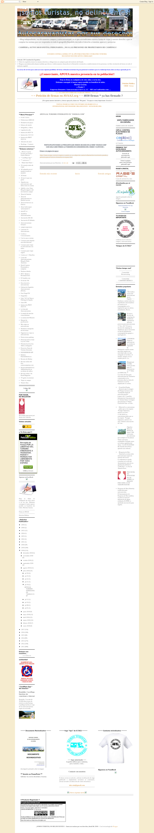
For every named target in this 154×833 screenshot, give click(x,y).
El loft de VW (25, 280)
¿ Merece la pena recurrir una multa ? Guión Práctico (27, 153)
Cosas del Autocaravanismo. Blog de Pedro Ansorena (26, 260)
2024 (23, 533)
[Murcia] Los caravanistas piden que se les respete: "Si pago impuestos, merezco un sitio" (126, 409)
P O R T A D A (25, 117)
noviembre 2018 (28, 556)
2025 (23, 530)
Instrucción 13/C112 (27, 135)
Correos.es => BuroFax (28, 255)
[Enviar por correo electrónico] (77, 163)
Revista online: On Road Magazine (26, 374)
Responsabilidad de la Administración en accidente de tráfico (27, 369)
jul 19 (27, 584)
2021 (23, 542)
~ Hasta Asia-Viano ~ (27, 162)
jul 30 (27, 573)
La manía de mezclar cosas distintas (27, 314)
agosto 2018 (27, 568)
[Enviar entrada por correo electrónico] (73, 163)
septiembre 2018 (28, 563)
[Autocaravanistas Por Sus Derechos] (125, 209)
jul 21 (27, 582)
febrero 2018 (27, 623)
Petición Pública (24, 515)
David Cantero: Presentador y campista (25, 267)
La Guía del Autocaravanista (26, 310)
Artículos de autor (26, 142)
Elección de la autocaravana (25, 284)
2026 (23, 527)
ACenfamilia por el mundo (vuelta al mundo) (26, 171)
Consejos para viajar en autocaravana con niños (27, 246)
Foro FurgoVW (25, 293)
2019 (23, 547)
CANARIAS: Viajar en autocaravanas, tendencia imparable (131, 342)
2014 (23, 638)
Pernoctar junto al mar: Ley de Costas (28, 340)
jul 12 (27, 599)
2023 (23, 536)
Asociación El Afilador (28, 220)
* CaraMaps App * (26, 158)
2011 (23, 646)
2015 (23, 635)
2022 (23, 539)
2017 (23, 629)
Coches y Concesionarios (25, 234)
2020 (23, 545)
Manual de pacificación (24, 321)
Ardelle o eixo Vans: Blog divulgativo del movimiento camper (27, 190)
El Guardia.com (25, 278)
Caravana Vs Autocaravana (25, 230)
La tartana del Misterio (28, 318)
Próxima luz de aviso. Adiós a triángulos (27, 344)
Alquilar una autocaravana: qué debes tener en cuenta (27, 183)
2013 (23, 641)
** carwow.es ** (26, 160)
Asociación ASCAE (27, 218)
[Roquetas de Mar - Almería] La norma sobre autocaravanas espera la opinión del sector (126, 454)
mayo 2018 (26, 614)
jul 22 (27, 579)
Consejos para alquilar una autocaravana (27, 241)
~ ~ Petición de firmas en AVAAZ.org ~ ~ (57, 95)
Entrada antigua (104, 174)
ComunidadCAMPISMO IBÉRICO (125, 279)
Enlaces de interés (26, 125)
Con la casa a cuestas (27, 238)
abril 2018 (26, 617)
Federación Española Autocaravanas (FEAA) (27, 289)
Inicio (77, 174)
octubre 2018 (27, 560)
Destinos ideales (26, 271)
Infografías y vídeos (27, 127)
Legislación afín (26, 130)
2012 (23, 644)
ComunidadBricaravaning (125, 273)
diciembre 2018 (28, 553)
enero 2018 (26, 626)
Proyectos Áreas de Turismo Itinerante (26, 349)
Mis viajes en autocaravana (25, 325)
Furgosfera (24, 296)
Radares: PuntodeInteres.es (26, 355)
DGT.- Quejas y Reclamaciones (25, 274)
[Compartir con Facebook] (83, 163)
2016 (23, 632)
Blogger (115, 826)
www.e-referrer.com (27, 655)
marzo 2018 (27, 620)
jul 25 (27, 576)
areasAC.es (24, 211)
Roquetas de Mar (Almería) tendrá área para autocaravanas (126, 490)
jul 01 (27, 608)
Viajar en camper (26, 380)
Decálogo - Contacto (27, 144)
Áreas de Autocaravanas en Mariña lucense (26, 198)
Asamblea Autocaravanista (26, 214)
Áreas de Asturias (26, 194)
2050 (23, 525)
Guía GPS (24, 302)
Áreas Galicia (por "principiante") (26, 208)
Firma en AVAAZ (24, 512)
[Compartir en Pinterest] (85, 163)
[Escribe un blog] (79, 163)
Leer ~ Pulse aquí (77, 92)
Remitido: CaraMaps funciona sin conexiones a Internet (27, 694)
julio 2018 (26, 571)
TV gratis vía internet (27, 378)
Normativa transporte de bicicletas (27, 329)
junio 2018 (26, 611)
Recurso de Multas (26, 359)
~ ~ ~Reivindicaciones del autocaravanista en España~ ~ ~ (131, 294)
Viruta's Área (24, 383)
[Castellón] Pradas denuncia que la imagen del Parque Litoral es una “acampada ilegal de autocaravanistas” (125, 390)
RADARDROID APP (27, 352)
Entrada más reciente (48, 174)
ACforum (23, 175)
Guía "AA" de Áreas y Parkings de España (27, 299)
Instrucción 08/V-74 (27, 132)
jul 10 (27, 602)
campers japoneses (26, 227)
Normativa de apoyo (27, 122)
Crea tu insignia (125, 211)
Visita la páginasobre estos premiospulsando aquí (125, 162)
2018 (23, 550)
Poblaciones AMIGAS (27, 120)
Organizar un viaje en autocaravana (27, 334)
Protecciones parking (27, 337)
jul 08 (27, 605)
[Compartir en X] (81, 163)
